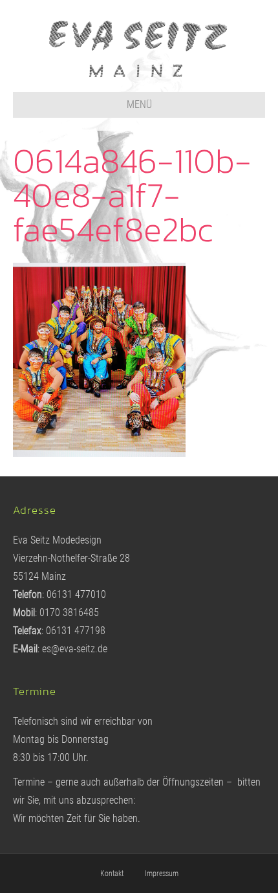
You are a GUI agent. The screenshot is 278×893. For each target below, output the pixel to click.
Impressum (161, 873)
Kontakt (111, 873)
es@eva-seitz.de (74, 649)
